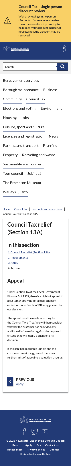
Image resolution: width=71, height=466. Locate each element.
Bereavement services (21, 80)
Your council (13, 173)
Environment (51, 108)
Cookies (55, 449)
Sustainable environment (23, 164)
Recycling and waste (38, 154)
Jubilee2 (34, 173)
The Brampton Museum (22, 182)
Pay (38, 445)
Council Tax (35, 99)
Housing (10, 117)
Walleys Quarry (15, 192)
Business (50, 89)
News (53, 136)
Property (10, 154)
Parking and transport (21, 145)
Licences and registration (23, 136)
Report (16, 445)
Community (12, 99)
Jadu (48, 454)
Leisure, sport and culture (24, 127)
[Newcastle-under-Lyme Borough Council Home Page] (15, 48)
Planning (50, 145)
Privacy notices (36, 449)
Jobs (25, 117)
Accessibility (14, 449)
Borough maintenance (21, 89)
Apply (28, 445)
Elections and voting (19, 108)
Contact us (52, 445)
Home (6, 209)
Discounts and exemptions (47, 209)
